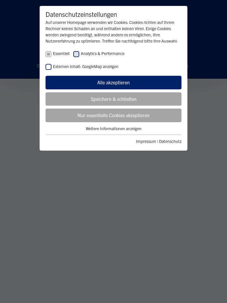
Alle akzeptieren (113, 82)
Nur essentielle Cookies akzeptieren (113, 115)
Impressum (146, 141)
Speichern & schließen (114, 99)
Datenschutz (170, 141)
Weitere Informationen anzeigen (114, 128)
